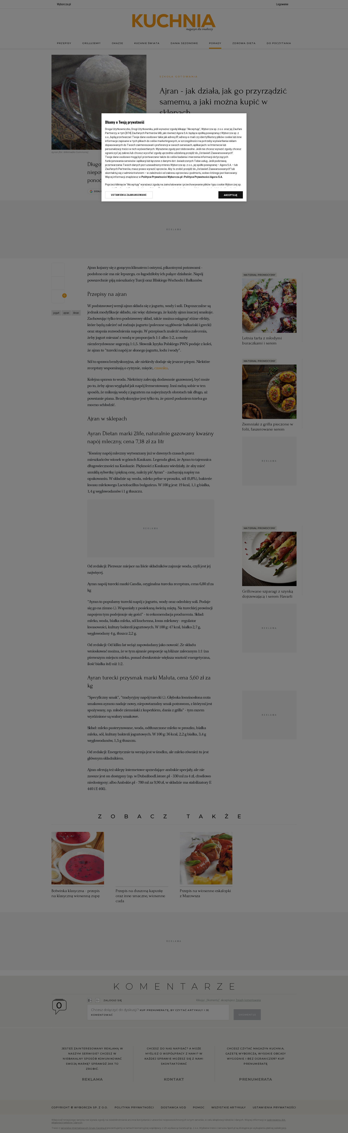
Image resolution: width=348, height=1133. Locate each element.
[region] (174, 157)
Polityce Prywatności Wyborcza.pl (161, 176)
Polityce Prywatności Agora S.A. (203, 176)
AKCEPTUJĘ (230, 195)
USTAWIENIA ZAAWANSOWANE (128, 194)
